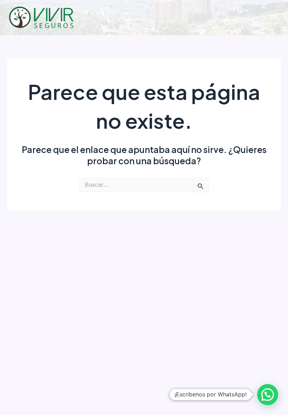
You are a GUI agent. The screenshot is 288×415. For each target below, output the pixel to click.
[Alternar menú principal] (273, 18)
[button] (267, 394)
